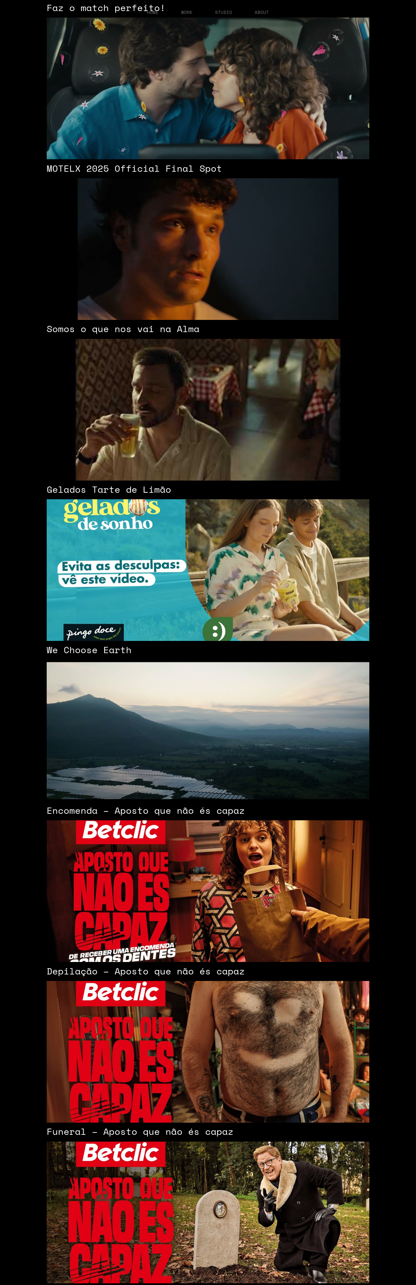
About (262, 12)
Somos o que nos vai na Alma (123, 328)
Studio (223, 12)
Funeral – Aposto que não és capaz (140, 1131)
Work (186, 12)
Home (152, 12)
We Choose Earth (89, 650)
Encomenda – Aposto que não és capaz (146, 810)
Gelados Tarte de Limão (109, 489)
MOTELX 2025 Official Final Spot (134, 168)
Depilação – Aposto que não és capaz (146, 971)
